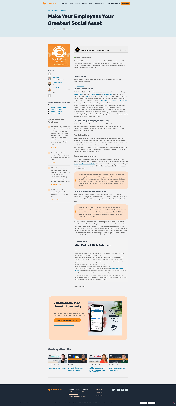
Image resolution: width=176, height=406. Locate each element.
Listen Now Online (55, 105)
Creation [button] (77, 3)
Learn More (144, 403)
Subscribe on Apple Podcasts (58, 107)
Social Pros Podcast (91, 29)
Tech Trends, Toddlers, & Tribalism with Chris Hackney (57, 367)
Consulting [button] (64, 3)
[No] (174, 402)
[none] (125, 50)
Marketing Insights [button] (99, 3)
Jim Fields (59, 29)
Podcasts (62, 10)
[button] (132, 4)
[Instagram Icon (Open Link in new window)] (118, 390)
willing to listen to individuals (84, 164)
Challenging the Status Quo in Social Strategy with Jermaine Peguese (77, 368)
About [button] (90, 3)
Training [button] (71, 3)
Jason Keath (56, 88)
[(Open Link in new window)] (123, 49)
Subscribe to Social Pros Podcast (64, 325)
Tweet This (80, 86)
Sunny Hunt (56, 77)
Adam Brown (78, 94)
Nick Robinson (69, 29)
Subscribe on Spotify (56, 111)
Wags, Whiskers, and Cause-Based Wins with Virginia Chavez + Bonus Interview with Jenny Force (98, 369)
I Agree (151, 403)
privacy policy (110, 402)
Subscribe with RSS (55, 114)
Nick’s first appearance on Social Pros (114, 101)
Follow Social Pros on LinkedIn (68, 319)
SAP (86, 96)
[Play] (78, 50)
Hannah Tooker (57, 82)
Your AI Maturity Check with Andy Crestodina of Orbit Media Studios (118, 368)
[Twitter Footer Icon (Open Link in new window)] (122, 390)
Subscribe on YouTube (56, 109)
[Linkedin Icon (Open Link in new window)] (113, 390)
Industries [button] (84, 3)
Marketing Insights (53, 10)
